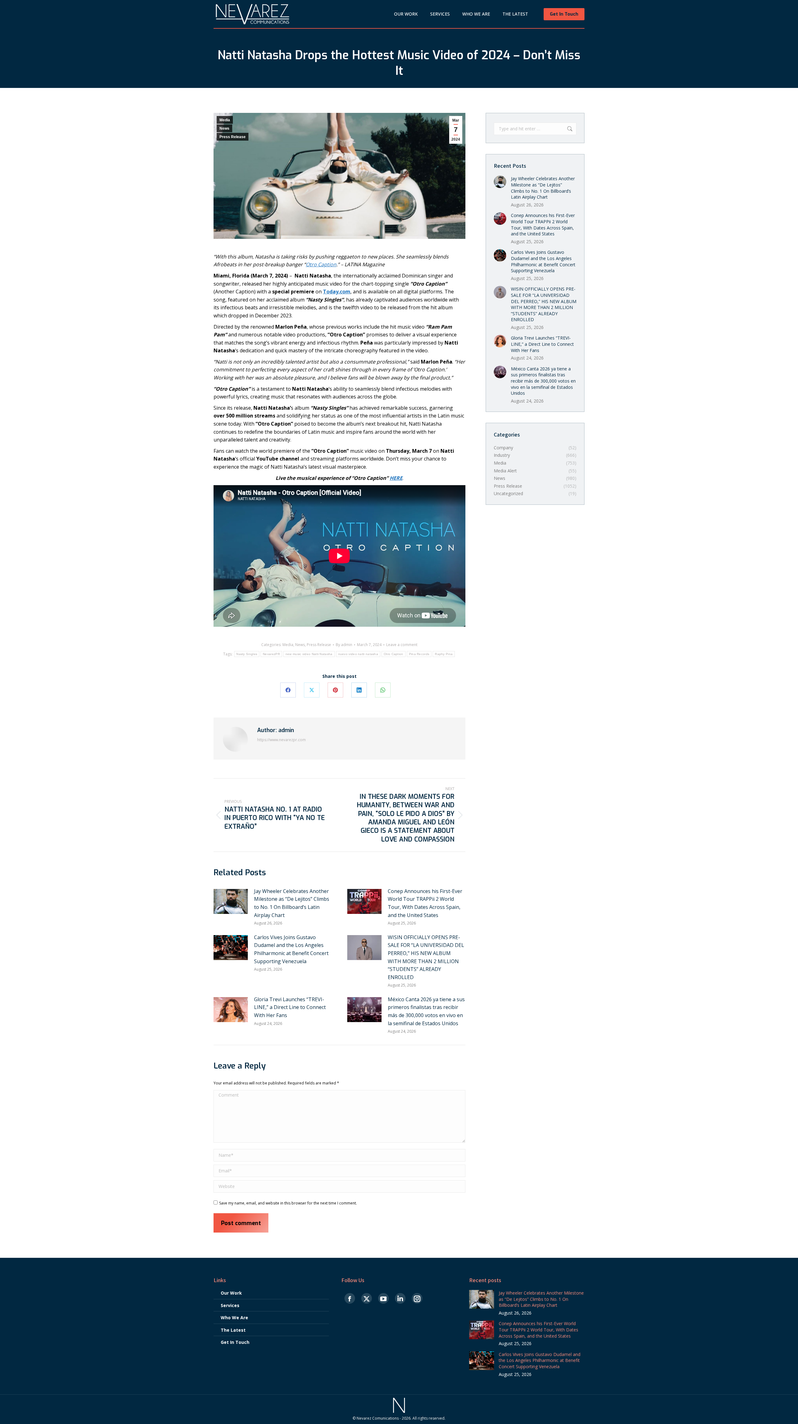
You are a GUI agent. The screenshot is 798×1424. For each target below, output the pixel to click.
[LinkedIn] (359, 690)
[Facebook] (288, 690)
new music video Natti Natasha (309, 654)
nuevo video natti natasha (358, 654)
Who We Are (234, 1317)
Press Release (232, 137)
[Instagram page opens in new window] (417, 1299)
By (344, 644)
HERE (396, 478)
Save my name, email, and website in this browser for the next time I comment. (288, 1203)
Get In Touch (235, 1342)
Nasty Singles (246, 654)
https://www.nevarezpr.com (281, 739)
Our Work (231, 1293)
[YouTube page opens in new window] (383, 1299)
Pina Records (419, 654)
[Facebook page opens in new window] (349, 1299)
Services (230, 1305)
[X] (312, 690)
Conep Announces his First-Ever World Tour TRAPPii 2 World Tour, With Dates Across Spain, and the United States (425, 903)
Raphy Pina (444, 654)
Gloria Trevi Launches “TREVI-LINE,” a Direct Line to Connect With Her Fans (290, 1007)
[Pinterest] (335, 690)
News (224, 128)
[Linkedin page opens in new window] (400, 1299)
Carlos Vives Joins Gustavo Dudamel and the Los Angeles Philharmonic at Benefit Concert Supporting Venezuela (291, 949)
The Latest (233, 1330)
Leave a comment (401, 644)
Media (224, 120)
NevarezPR (271, 654)
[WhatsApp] (383, 690)
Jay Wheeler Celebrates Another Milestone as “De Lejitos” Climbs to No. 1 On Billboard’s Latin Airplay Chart (291, 903)
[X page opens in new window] (366, 1299)
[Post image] (231, 901)
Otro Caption (393, 654)
